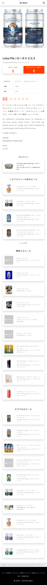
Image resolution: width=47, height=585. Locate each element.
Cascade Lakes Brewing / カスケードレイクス (16, 62)
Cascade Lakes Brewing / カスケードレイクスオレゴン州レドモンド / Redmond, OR (29, 166)
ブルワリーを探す (18, 573)
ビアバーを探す (31, 573)
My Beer (24, 2)
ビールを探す (6, 573)
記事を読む (25, 576)
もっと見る (23, 243)
